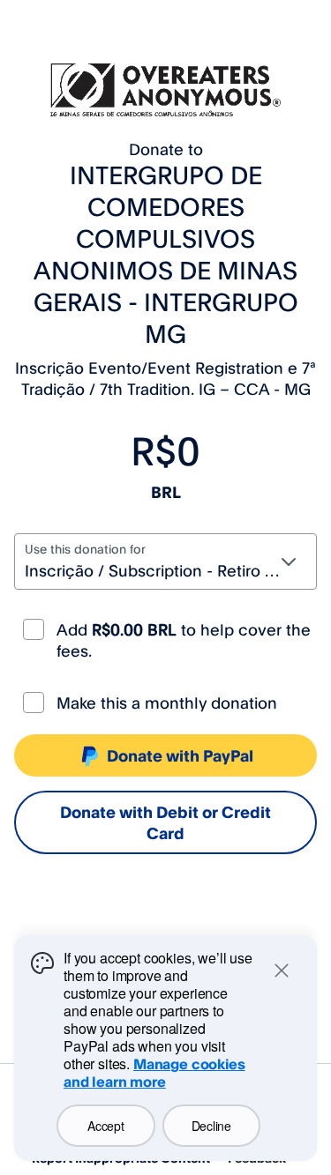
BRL (166, 492)
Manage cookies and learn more (154, 1072)
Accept (105, 1125)
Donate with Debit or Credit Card (165, 822)
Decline (211, 1125)
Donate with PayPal (180, 755)
